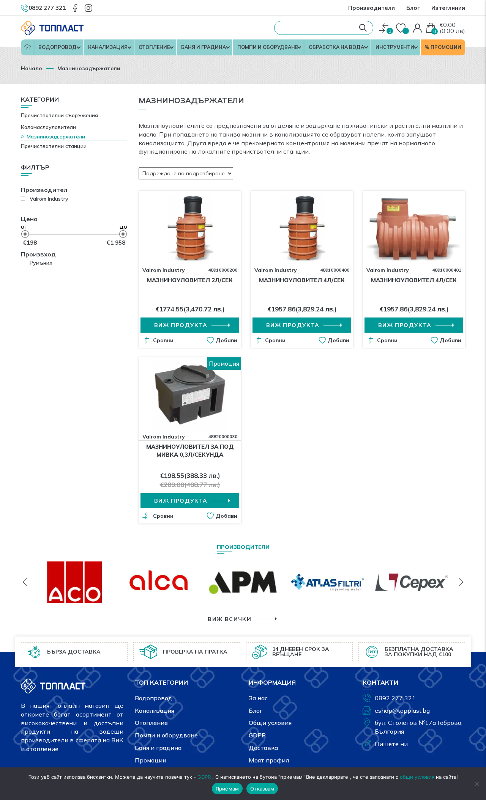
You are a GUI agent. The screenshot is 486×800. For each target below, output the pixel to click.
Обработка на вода (336, 47)
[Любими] (401, 28)
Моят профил (269, 760)
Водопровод (57, 47)
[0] (383, 28)
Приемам (227, 789)
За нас (258, 698)
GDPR (257, 735)
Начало (27, 47)
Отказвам (262, 789)
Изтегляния (448, 8)
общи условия (417, 777)
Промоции (150, 760)
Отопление (154, 47)
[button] (222, 340)
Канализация (108, 47)
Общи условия (270, 722)
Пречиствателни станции (54, 146)
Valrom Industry (163, 270)
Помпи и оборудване (267, 47)
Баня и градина (203, 47)
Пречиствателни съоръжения (59, 115)
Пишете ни (391, 744)
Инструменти (395, 47)
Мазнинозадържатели (56, 136)
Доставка (263, 747)
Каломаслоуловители (48, 127)
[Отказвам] (476, 783)
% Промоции (442, 47)
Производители (371, 8)
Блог (413, 8)
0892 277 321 (395, 698)
